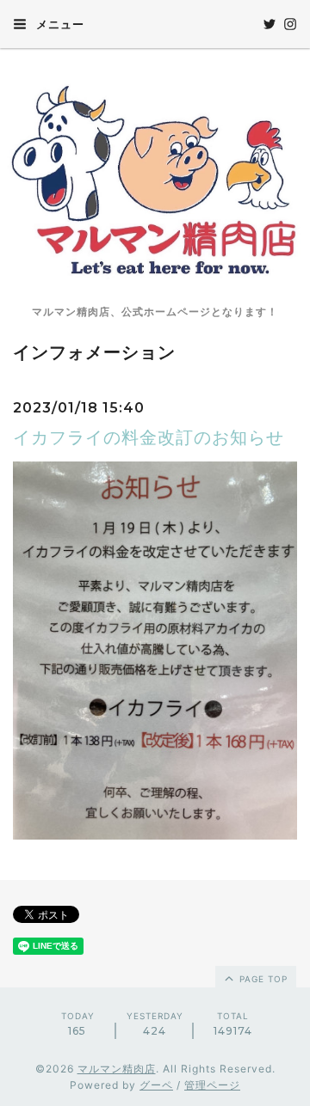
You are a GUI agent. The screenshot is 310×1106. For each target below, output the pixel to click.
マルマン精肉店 (117, 1068)
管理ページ (212, 1085)
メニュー (58, 24)
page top (262, 979)
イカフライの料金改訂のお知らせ (148, 437)
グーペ (156, 1085)
